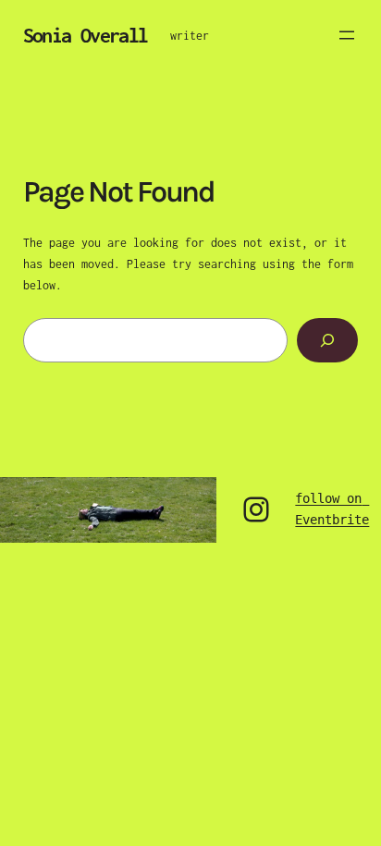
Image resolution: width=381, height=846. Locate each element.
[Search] (327, 340)
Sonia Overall (85, 35)
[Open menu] (347, 35)
